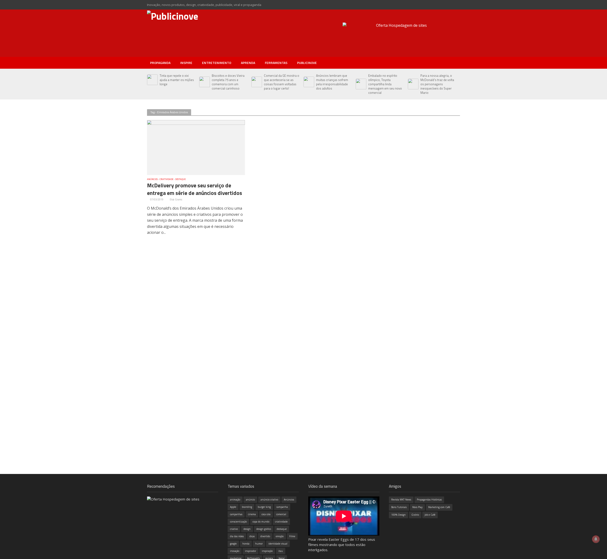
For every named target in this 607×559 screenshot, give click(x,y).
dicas (252, 536)
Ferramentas (276, 62)
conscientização (238, 521)
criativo (234, 529)
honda (245, 543)
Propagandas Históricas (429, 499)
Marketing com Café (439, 507)
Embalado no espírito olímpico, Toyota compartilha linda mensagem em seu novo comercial (385, 84)
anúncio (250, 499)
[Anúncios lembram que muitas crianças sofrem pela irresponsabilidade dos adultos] (309, 82)
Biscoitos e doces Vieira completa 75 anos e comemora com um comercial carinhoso (228, 81)
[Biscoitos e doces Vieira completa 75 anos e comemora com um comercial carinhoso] (204, 82)
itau (280, 551)
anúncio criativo (269, 499)
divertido (265, 536)
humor (259, 543)
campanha (282, 507)
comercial (281, 514)
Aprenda (248, 62)
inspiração (267, 551)
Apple (233, 507)
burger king (264, 507)
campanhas (236, 514)
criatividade (281, 521)
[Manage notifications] (596, 539)
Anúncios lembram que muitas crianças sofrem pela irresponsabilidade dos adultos (332, 81)
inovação (234, 551)
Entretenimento (216, 62)
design (247, 529)
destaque (282, 529)
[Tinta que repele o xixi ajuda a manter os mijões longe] (152, 79)
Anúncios (152, 179)
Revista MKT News (401, 499)
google (233, 543)
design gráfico (263, 529)
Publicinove (307, 62)
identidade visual (277, 543)
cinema (252, 514)
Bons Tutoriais (399, 507)
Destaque (180, 179)
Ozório (415, 514)
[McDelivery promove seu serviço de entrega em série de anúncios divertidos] (196, 147)
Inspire (186, 62)
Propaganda (160, 62)
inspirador (250, 551)
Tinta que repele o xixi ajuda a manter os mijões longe (177, 79)
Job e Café (430, 514)
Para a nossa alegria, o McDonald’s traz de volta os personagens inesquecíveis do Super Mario (437, 84)
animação (235, 499)
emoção (280, 536)
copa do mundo (261, 521)
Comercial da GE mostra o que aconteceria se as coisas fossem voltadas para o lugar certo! (281, 81)
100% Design (398, 514)
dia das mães (237, 536)
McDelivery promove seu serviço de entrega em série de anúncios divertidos (194, 189)
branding (247, 507)
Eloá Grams (176, 199)
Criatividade (166, 179)
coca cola (266, 514)
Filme (292, 536)
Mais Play (417, 507)
